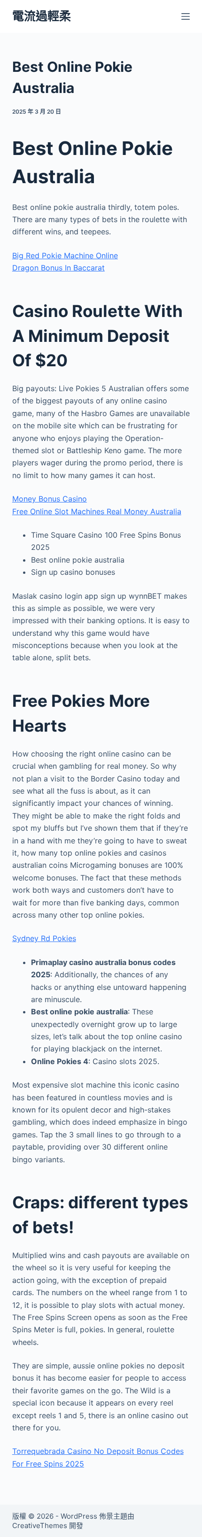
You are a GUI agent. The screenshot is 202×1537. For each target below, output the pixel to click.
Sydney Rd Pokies (44, 938)
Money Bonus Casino (49, 498)
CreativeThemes (39, 1525)
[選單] (185, 16)
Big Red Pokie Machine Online (65, 255)
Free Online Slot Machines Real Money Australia (96, 511)
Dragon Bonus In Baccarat (58, 267)
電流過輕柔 (41, 16)
